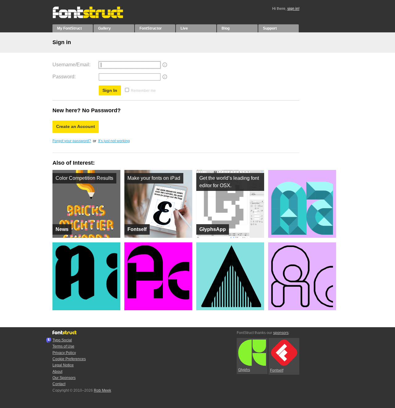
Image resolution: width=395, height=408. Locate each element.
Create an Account (75, 126)
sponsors (281, 333)
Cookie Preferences (69, 359)
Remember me (143, 91)
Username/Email (70, 64)
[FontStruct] (94, 17)
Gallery (104, 28)
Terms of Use (63, 346)
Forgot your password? (71, 141)
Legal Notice (63, 365)
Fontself (276, 370)
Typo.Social (62, 340)
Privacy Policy (64, 353)
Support (270, 28)
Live (184, 28)
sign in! (293, 8)
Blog (226, 28)
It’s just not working (114, 141)
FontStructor (150, 28)
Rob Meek (102, 390)
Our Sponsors (64, 378)
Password (63, 76)
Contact (58, 384)
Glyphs (244, 370)
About (57, 371)
